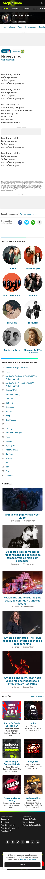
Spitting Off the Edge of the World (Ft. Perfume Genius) (20, 384)
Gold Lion (9, 399)
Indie (15, 22)
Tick (7, 471)
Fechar (22, 864)
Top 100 (15, 9)
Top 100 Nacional (8, 825)
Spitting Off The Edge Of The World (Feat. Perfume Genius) (22, 377)
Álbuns (12, 27)
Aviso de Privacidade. (28, 859)
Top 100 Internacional (9, 828)
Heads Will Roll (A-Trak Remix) (17, 368)
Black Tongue (11, 420)
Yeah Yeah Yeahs (8, 60)
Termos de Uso (28, 822)
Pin (7, 463)
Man (7, 424)
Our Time (9, 454)
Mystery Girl (10, 446)
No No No (9, 403)
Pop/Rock (21, 22)
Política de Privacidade (31, 825)
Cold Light (10, 429)
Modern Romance (13, 450)
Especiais (5, 819)
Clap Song (10, 407)
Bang (8, 416)
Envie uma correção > (28, 214)
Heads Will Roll (11, 390)
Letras (3, 27)
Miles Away (10, 441)
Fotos (20, 27)
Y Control (9, 475)
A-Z (35, 9)
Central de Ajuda (29, 819)
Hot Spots (5, 822)
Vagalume (12, 3)
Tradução (16, 51)
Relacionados (30, 27)
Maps (8, 372)
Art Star (9, 411)
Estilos (26, 9)
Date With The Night (14, 394)
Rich (7, 467)
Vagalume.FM (36, 697)
